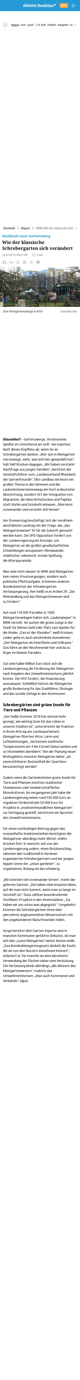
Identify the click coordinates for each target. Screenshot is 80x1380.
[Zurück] (5, 24)
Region (25, 228)
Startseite (9, 228)
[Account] (73, 5)
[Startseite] (39, 5)
